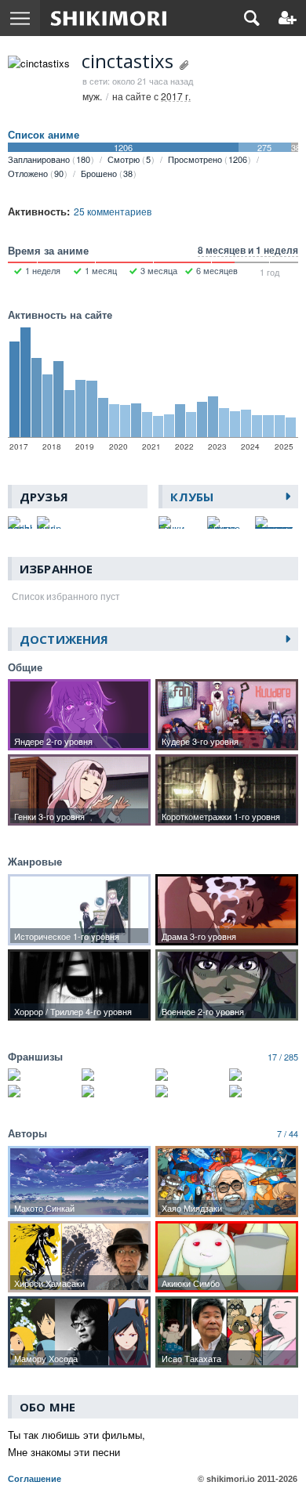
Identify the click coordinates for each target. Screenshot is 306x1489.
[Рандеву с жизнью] (42, 1091)
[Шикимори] (109, 18)
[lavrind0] (49, 522)
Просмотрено (207, 159)
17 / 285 (283, 1056)
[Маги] (189, 1091)
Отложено (36, 173)
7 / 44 (287, 1133)
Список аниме (43, 135)
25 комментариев (112, 211)
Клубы (191, 496)
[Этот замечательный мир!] (42, 1074)
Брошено (107, 173)
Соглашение (34, 1479)
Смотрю (129, 159)
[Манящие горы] (263, 1091)
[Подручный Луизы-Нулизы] (116, 1091)
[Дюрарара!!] (263, 1074)
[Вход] (287, 18)
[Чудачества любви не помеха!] (189, 1074)
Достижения (64, 639)
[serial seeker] (20, 522)
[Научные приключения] (116, 1074)
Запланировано (49, 159)
